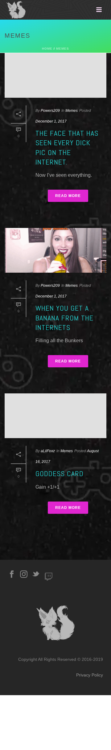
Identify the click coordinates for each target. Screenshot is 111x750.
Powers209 (50, 110)
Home (47, 48)
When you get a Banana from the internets (64, 317)
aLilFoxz (48, 451)
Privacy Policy (89, 674)
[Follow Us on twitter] (35, 574)
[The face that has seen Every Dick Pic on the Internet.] (55, 75)
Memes (62, 48)
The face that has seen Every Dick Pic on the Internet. (66, 147)
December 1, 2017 (51, 121)
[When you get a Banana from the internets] (55, 250)
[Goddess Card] (55, 415)
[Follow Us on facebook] (11, 574)
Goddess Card (59, 473)
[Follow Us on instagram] (23, 574)
